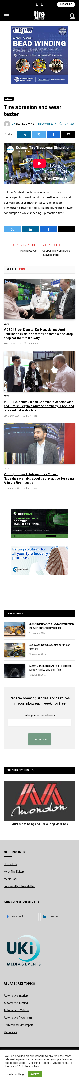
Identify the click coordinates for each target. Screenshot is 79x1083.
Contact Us (10, 864)
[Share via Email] (68, 134)
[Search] (72, 15)
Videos (8, 98)
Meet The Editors (14, 872)
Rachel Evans (24, 124)
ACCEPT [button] (35, 1074)
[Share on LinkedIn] (24, 134)
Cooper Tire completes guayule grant (56, 253)
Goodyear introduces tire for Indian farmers (49, 647)
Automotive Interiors (16, 996)
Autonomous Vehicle (16, 1010)
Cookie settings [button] (15, 1074)
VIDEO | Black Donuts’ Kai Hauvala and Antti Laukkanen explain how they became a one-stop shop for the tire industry (38, 334)
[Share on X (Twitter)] (39, 134)
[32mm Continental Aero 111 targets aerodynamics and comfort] (14, 671)
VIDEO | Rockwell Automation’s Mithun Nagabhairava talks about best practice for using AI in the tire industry (39, 478)
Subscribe (66, 4)
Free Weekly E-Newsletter (19, 886)
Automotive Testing (16, 1003)
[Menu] (6, 15)
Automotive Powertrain (18, 1018)
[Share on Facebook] (53, 134)
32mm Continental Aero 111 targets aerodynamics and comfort (50, 668)
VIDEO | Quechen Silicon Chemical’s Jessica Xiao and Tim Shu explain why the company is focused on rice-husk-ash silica (39, 406)
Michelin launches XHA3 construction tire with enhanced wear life (51, 626)
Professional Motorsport (18, 1025)
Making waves (28, 251)
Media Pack (10, 879)
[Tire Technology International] (39, 15)
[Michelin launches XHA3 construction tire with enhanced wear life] (14, 629)
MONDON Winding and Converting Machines (40, 824)
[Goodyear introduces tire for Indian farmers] (14, 650)
